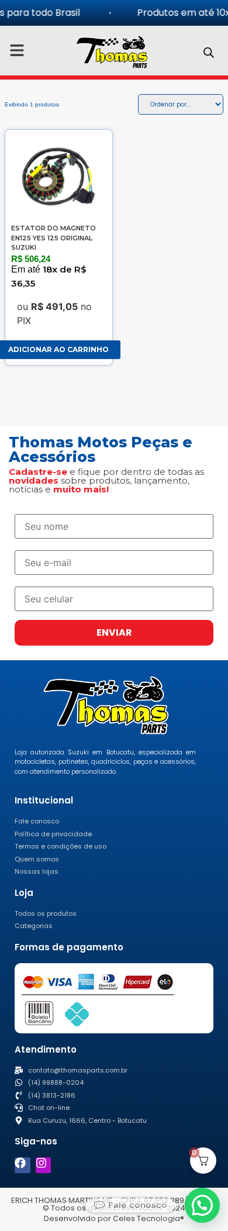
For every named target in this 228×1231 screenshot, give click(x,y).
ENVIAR (114, 632)
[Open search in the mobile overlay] (209, 52)
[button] (202, 1205)
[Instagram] (43, 1165)
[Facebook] (22, 1165)
